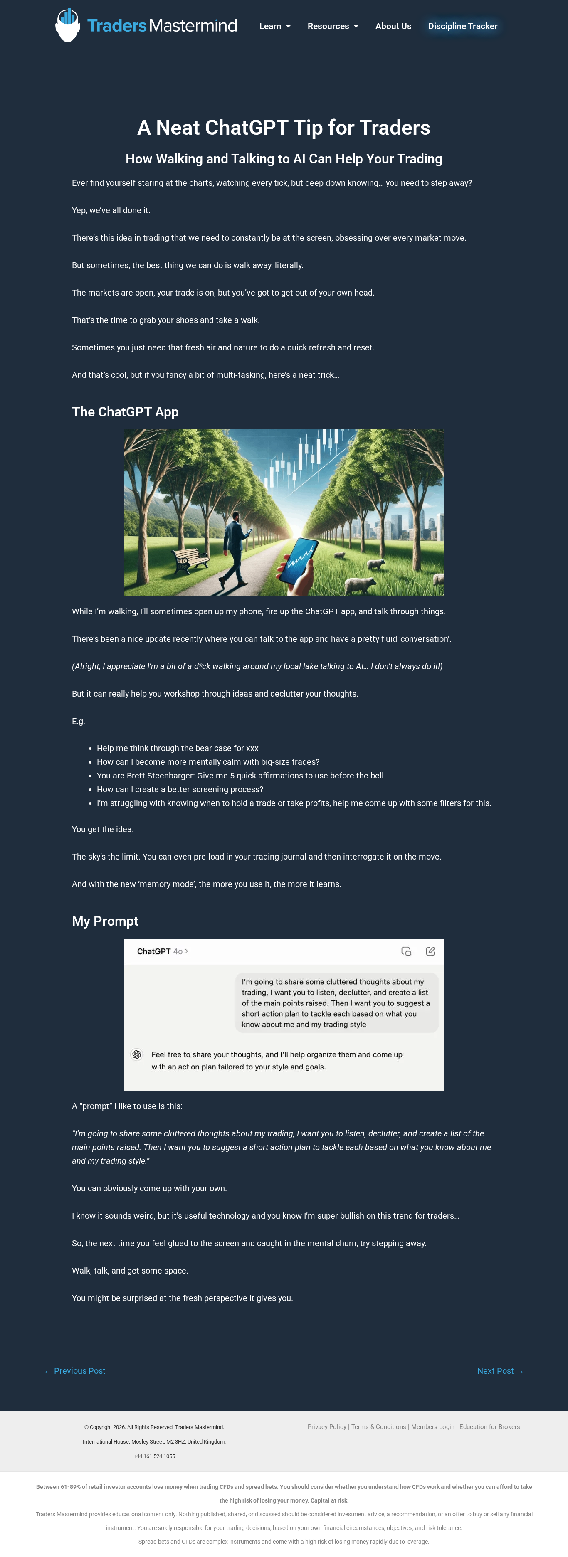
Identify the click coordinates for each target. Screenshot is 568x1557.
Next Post (500, 1371)
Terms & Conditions (378, 1427)
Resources (328, 26)
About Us (393, 26)
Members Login (433, 1427)
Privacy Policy (327, 1427)
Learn (270, 26)
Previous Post (75, 1371)
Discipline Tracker (463, 26)
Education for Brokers (489, 1427)
